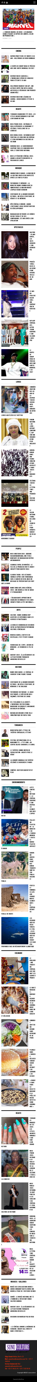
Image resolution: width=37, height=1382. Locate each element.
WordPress (21, 1379)
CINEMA (6, 28)
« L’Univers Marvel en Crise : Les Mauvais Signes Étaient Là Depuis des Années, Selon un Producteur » (18, 34)
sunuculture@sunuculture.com (16, 1359)
